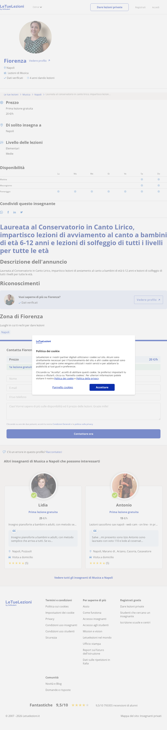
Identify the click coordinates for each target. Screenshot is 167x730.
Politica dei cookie (64, 378)
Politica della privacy (87, 378)
